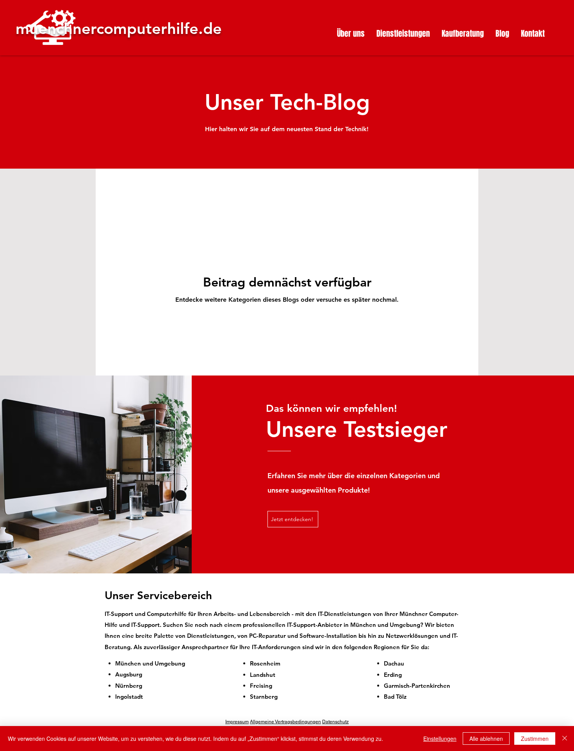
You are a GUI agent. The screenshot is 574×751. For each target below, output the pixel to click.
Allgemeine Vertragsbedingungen (285, 721)
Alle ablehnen (486, 738)
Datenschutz (335, 721)
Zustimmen (535, 738)
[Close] (564, 738)
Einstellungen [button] (439, 738)
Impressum (237, 721)
